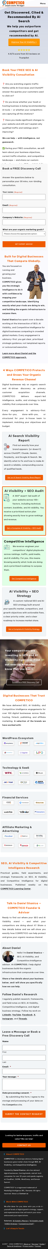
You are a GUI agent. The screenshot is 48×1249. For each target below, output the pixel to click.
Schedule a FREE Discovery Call (25, 682)
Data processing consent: (17, 1093)
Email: (10, 205)
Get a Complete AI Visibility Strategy (24, 629)
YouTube (16, 1014)
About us (15, 1193)
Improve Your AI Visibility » (24, 42)
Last (4, 1062)
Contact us (24, 1145)
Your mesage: (10, 1076)
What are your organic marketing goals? (23, 229)
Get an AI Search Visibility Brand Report (24, 478)
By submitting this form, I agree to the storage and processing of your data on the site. (23, 1101)
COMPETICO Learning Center (16, 888)
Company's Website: (17, 217)
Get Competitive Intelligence (24, 579)
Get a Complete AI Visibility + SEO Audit (24, 528)
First (4, 1052)
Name (5, 1041)
